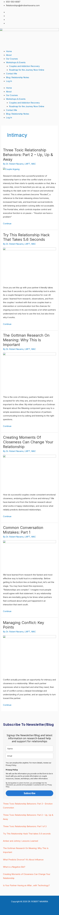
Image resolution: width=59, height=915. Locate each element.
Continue (7, 223)
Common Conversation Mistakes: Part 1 (23, 530)
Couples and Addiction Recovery (24, 66)
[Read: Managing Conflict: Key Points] (29, 655)
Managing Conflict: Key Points (23, 625)
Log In (9, 81)
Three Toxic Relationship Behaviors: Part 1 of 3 (25, 826)
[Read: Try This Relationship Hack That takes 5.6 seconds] (29, 265)
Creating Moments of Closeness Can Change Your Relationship (28, 442)
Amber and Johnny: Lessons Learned (20, 841)
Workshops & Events (16, 62)
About (9, 55)
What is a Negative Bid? (14, 867)
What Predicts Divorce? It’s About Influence (23, 859)
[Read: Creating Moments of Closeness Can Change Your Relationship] (29, 472)
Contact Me (11, 73)
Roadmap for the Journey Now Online (26, 70)
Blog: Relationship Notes (17, 77)
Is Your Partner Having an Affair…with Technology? (26, 885)
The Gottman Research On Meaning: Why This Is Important (26, 340)
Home (9, 51)
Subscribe (29, 793)
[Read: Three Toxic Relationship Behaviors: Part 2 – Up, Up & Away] (11, 169)
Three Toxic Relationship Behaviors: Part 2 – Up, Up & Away (28, 155)
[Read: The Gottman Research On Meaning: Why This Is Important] (29, 372)
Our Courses (12, 59)
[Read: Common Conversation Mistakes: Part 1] (29, 555)
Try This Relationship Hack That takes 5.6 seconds (26, 237)
